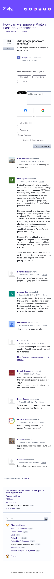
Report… (35, 60)
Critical (26, 81)
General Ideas (16, 532)
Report (42, 161)
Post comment (42, 146)
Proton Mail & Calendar (20, 541)
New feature (10, 509)
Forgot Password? (25, 135)
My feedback (11, 502)
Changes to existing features (17, 505)
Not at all (25, 77)
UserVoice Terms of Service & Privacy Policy (27, 572)
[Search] (46, 518)
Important (40, 77)
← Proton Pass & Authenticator (15, 32)
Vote (8, 48)
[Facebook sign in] (25, 110)
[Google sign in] (43, 110)
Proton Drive (16, 538)
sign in (26, 478)
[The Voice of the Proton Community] (27, 9)
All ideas (9, 499)
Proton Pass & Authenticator (18, 490)
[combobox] (25, 519)
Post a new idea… (13, 496)
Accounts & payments (19, 529)
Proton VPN (15, 548)
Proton (14, 556)
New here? (34, 140)
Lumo (13, 535)
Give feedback (18, 525)
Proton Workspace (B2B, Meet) (23, 551)
